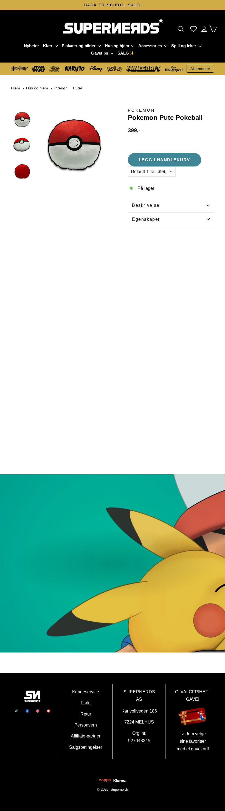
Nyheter (31, 45)
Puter (77, 88)
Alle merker (200, 68)
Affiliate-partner (86, 735)
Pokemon (141, 110)
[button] (182, 28)
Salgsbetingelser (85, 747)
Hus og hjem (117, 45)
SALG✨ (125, 53)
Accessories (150, 45)
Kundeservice (85, 691)
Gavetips (100, 53)
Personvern (86, 724)
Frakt (86, 702)
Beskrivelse (146, 205)
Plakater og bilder (79, 45)
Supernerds (119, 789)
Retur (85, 713)
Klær (48, 45)
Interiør (60, 88)
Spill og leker (184, 45)
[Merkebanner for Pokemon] (112, 563)
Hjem (15, 88)
